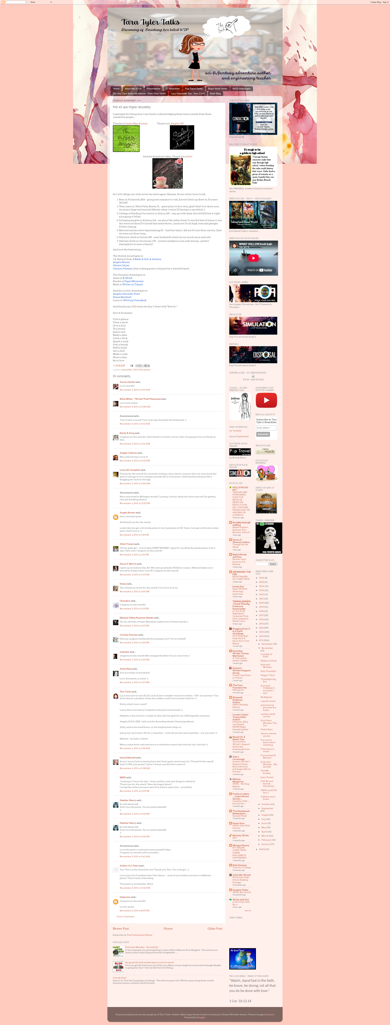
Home (116, 88)
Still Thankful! (268, 671)
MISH (123, 777)
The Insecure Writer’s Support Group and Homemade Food (241, 745)
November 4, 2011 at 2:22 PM (134, 791)
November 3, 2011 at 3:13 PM (134, 608)
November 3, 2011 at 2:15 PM (134, 554)
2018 (261, 611)
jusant (271, 1014)
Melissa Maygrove (237, 780)
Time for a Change (241, 867)
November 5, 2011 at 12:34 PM (135, 888)
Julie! (189, 156)
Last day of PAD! (266, 655)
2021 (261, 598)
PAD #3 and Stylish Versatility (267, 783)
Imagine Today (240, 890)
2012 (261, 636)
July (263, 819)
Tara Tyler (125, 691)
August (265, 815)
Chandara (125, 601)
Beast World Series (217, 88)
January (265, 844)
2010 (261, 849)
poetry (147, 369)
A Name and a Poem (268, 797)
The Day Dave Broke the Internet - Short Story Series (139, 93)
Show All (248, 911)
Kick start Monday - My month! (269, 764)
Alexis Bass (126, 669)
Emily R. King (127, 433)
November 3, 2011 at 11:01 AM (135, 390)
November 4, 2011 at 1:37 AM (134, 682)
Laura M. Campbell (130, 470)
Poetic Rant (267, 729)
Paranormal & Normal (268, 756)
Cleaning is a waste (267, 750)
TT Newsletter (173, 88)
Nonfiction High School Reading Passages (240, 879)
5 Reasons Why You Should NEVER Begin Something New (240, 726)
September (267, 808)
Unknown (125, 897)
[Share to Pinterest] (148, 365)
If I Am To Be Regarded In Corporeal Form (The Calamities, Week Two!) (240, 616)
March (265, 836)
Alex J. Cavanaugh (238, 757)
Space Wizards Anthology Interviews (239, 591)
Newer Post (121, 928)
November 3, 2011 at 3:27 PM (134, 625)
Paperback (242, 436)
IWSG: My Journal (241, 892)
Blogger (201, 1017)
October (265, 804)
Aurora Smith (127, 382)
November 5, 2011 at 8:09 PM (134, 910)
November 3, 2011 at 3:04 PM (134, 591)
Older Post (214, 928)
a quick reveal (268, 701)
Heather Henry (128, 800)
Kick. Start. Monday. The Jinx (269, 723)
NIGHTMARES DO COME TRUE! (241, 578)
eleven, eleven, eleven (269, 734)
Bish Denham (239, 865)
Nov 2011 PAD (135, 369)
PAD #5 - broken (266, 771)
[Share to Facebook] (145, 365)
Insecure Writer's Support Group (241, 670)
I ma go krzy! (119, 977)
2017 (261, 615)
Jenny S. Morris (128, 564)
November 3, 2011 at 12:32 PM (135, 503)
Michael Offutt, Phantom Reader (137, 617)
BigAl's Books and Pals (239, 555)
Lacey (144, 123)
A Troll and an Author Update (239, 659)
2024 (262, 586)
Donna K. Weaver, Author (241, 540)
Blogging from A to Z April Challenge (241, 631)
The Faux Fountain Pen (239, 686)
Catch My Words (241, 875)
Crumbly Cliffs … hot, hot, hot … (241, 802)
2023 (261, 590)
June (264, 823)
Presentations (153, 88)
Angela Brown (127, 512)
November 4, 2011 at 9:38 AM (135, 768)
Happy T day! (268, 675)
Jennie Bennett (128, 757)
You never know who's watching (268, 742)
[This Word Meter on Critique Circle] (253, 376)
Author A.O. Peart (129, 865)
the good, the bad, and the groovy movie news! (149, 962)
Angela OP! (177, 123)
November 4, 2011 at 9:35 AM (135, 748)
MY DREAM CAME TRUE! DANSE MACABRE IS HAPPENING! (239, 853)
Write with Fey (240, 899)
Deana (123, 584)
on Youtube (235, 430)
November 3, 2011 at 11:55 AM (135, 483)
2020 (262, 603)
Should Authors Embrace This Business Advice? (241, 529)
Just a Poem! (267, 777)
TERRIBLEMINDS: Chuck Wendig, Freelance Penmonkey (241, 605)
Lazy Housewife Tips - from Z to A (188, 93)
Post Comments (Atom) (139, 935)
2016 (261, 619)
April (264, 831)
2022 (261, 594)
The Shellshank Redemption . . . (241, 812)
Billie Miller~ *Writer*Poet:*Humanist (140, 399)
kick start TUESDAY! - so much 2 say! (268, 689)
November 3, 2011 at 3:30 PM (134, 642)
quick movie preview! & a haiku (268, 707)
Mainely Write (240, 835)
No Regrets (266, 697)
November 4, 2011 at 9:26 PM (134, 814)
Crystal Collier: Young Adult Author (240, 717)
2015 (261, 623)
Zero (234, 838)
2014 (261, 628)
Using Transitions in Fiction (241, 676)
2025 (261, 582)
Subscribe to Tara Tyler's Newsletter (266, 421)
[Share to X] (142, 365)
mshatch (124, 652)
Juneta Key (238, 586)
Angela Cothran (128, 453)
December (267, 644)
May (264, 827)
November (267, 648)
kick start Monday (266, 665)
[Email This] (136, 365)
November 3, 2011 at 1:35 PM (134, 535)
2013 (261, 632)
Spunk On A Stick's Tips (238, 738)
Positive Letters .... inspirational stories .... (240, 796)
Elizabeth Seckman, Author (237, 699)
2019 (261, 607)
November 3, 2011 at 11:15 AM (135, 460)
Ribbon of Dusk (269, 660)
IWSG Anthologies (241, 88)
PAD (134, 306)
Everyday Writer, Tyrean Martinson (240, 653)
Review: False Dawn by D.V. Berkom (239, 561)
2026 (262, 578)
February (266, 840)
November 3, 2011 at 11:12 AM (135, 424)
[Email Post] (131, 365)
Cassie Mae (131, 123)
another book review (268, 715)
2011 (261, 640)
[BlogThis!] (139, 365)
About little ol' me (133, 88)
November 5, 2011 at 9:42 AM (135, 856)
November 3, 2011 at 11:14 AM (135, 443)
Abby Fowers (127, 544)
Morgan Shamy (240, 845)
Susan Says (238, 823)
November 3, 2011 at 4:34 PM (134, 659)
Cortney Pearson (129, 635)
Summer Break (239, 816)
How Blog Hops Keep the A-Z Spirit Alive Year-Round (241, 640)
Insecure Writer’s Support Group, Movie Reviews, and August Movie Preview (241, 766)
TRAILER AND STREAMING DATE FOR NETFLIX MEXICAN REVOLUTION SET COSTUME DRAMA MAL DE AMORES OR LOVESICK (241, 503)
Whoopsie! (238, 690)
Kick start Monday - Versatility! (141, 947)
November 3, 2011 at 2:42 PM (134, 574)
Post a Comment (125, 916)
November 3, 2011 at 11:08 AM (135, 406)
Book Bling (215, 93)
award (124, 369)
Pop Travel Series (194, 88)
